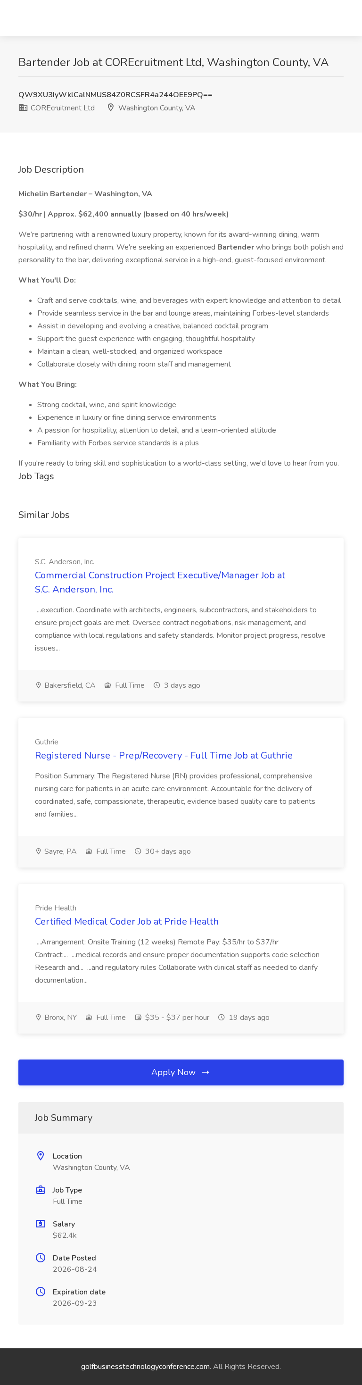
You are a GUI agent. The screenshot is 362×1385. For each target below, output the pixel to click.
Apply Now (174, 1072)
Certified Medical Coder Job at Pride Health (127, 921)
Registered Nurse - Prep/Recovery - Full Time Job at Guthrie (164, 755)
